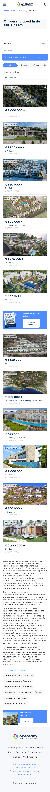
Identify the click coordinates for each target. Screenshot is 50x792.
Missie (39, 748)
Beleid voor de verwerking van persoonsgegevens (25, 772)
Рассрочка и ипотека (16, 704)
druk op (17, 757)
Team (10, 752)
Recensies (21, 752)
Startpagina (9, 11)
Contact (26, 721)
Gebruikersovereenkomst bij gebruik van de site (25, 766)
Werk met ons (30, 757)
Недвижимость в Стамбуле (19, 675)
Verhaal (30, 748)
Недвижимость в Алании (18, 681)
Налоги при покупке (15, 698)
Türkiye (21, 11)
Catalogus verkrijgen (31, 323)
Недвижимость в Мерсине (18, 687)
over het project (15, 748)
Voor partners (35, 752)
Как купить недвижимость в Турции (23, 692)
